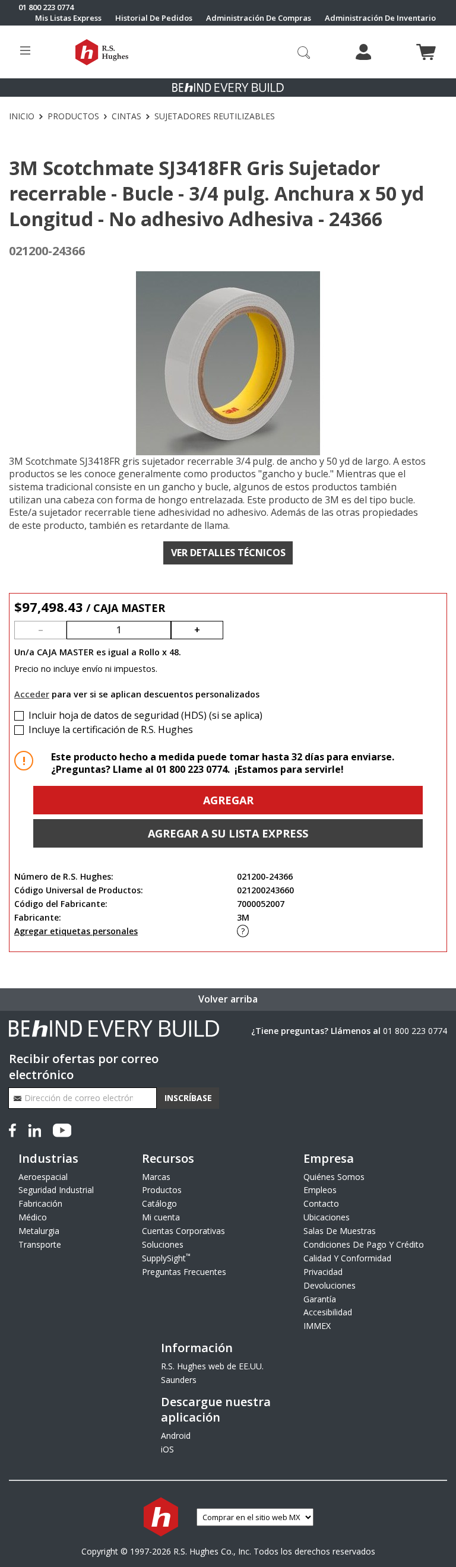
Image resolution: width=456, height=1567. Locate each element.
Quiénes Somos (334, 1176)
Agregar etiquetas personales (76, 931)
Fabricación (40, 1203)
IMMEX (317, 1325)
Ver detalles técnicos (228, 552)
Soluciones (162, 1244)
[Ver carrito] (426, 52)
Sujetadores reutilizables (214, 116)
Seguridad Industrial (56, 1189)
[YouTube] (62, 1129)
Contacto (321, 1203)
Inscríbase (188, 1097)
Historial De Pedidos (153, 18)
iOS (167, 1449)
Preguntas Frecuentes (184, 1271)
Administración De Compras (258, 18)
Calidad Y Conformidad (347, 1258)
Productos (73, 116)
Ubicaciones (326, 1217)
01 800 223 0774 (415, 1030)
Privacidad (323, 1271)
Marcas (156, 1176)
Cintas (126, 116)
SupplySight (166, 1258)
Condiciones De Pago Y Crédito (363, 1244)
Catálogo (159, 1203)
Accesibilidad (327, 1312)
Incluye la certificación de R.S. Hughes (110, 730)
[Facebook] (15, 1129)
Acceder (31, 694)
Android (176, 1435)
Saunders (179, 1379)
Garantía (319, 1299)
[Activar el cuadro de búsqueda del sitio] (304, 51)
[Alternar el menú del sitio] (25, 52)
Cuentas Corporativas (183, 1230)
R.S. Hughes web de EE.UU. (212, 1366)
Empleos (320, 1189)
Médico (32, 1217)
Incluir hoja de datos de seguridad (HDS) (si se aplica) (145, 715)
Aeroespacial (43, 1176)
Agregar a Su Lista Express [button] (228, 833)
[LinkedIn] (34, 1129)
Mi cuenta (161, 1217)
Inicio (21, 116)
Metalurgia (38, 1230)
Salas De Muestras (339, 1230)
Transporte (39, 1244)
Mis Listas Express (68, 18)
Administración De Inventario (380, 18)
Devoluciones (329, 1285)
